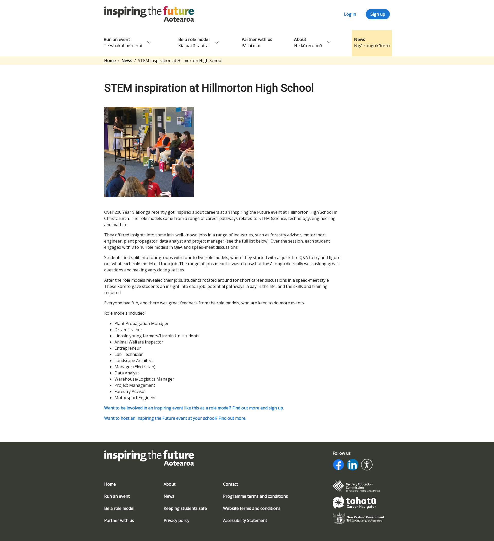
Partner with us (119, 520)
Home (110, 60)
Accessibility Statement (245, 520)
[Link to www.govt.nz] (358, 518)
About (169, 484)
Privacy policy (176, 520)
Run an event (117, 496)
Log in (350, 14)
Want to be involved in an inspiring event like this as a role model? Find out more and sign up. (194, 408)
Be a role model (119, 508)
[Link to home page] (149, 461)
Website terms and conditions (251, 508)
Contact (230, 484)
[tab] (358, 486)
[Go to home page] (149, 14)
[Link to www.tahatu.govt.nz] (354, 502)
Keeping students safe (185, 508)
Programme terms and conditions (255, 496)
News (126, 60)
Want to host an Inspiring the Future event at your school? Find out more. (175, 418)
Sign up (377, 14)
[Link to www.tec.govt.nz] (356, 486)
